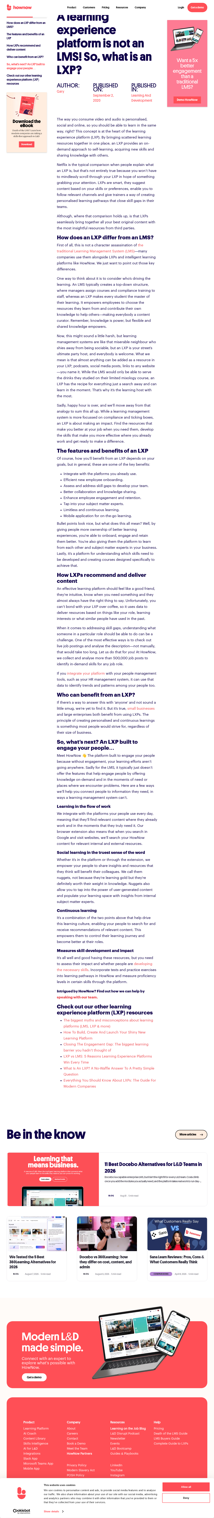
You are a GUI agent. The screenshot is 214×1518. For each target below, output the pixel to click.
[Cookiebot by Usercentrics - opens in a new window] (21, 1511)
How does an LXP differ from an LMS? (26, 24)
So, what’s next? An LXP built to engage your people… (26, 66)
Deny (186, 1497)
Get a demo (197, 7)
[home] (19, 7)
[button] (72, 7)
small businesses (141, 708)
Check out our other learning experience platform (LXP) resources (24, 79)
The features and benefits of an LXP (25, 36)
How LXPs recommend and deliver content (23, 47)
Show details (51, 1511)
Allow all (186, 1486)
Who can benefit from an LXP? (25, 56)
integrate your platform (86, 673)
